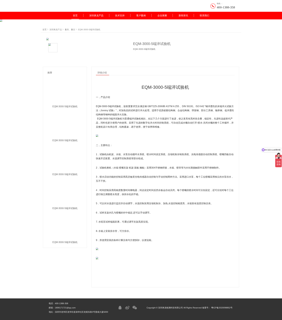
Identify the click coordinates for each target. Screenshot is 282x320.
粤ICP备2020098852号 (222, 307)
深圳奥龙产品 (96, 15)
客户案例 (141, 15)
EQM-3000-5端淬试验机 (89, 29)
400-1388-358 (226, 7)
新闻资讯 (183, 15)
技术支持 (120, 15)
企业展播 (162, 15)
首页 (75, 15)
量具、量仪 (70, 29)
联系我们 (204, 15)
